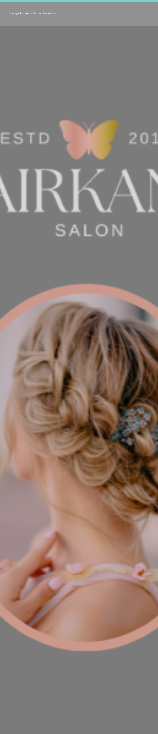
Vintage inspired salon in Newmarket (32, 13)
